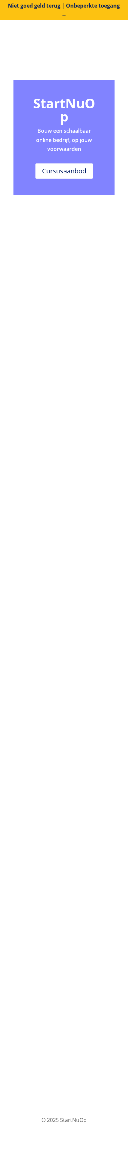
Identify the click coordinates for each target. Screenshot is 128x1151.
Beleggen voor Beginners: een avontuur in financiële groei (57, 919)
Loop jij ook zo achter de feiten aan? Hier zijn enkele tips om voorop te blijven (59, 981)
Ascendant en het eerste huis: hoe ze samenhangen (63, 432)
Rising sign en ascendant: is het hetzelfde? (60, 373)
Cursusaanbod (64, 170)
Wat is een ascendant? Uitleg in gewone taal (60, 550)
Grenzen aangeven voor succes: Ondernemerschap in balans (60, 802)
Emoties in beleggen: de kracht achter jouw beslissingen (59, 861)
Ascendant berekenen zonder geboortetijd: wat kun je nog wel (61, 491)
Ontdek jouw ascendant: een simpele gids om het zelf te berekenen (57, 740)
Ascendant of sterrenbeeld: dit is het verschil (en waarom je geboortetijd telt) (61, 612)
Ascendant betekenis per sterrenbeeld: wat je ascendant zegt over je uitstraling (59, 676)
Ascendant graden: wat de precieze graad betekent (53, 314)
